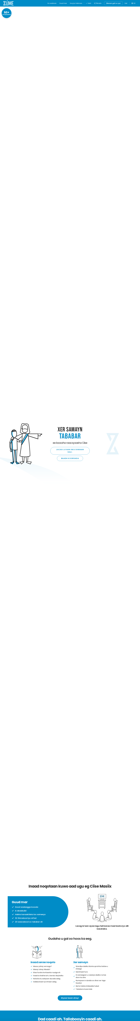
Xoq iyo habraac (76, 3)
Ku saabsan (52, 3)
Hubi (89, 3)
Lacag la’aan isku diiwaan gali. (70, 450)
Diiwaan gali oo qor (113, 3)
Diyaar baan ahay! (70, 998)
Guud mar (63, 3)
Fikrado (98, 3)
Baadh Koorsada (70, 458)
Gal (126, 3)
